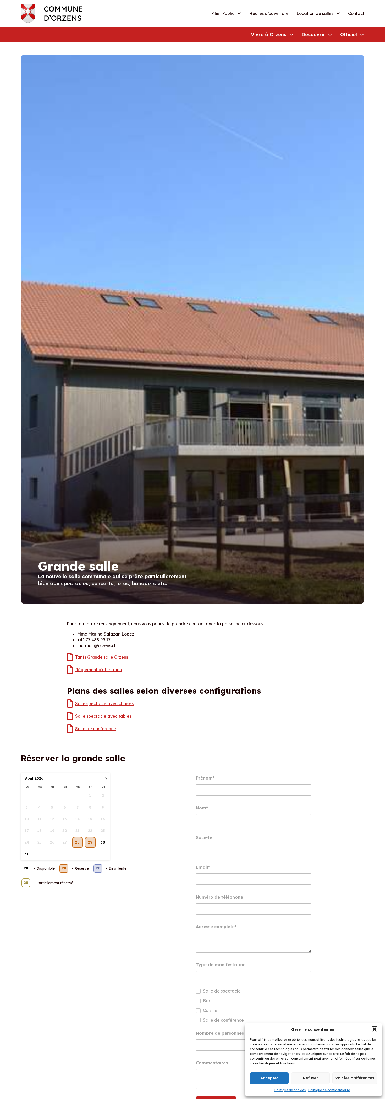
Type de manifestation (221, 964)
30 (103, 842)
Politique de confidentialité (329, 1090)
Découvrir (313, 34)
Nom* (202, 807)
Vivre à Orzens (268, 34)
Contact (356, 13)
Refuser (310, 1077)
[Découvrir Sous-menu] (330, 34)
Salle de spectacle (222, 991)
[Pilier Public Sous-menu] (239, 13)
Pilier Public (222, 13)
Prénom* (205, 778)
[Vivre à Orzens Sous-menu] (291, 34)
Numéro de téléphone (219, 897)
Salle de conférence (223, 1020)
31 (27, 854)
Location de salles (314, 13)
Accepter (269, 1077)
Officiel (348, 34)
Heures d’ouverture (269, 13)
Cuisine (210, 1010)
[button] (374, 1029)
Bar (206, 1000)
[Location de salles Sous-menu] (338, 13)
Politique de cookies (290, 1090)
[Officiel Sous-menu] (362, 34)
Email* (203, 867)
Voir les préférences (354, 1077)
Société (204, 837)
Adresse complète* (216, 926)
